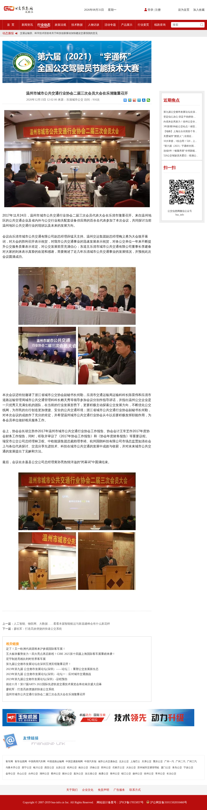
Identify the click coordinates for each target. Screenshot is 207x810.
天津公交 (146, 761)
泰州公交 (115, 773)
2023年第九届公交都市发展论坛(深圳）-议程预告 (37, 679)
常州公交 (160, 773)
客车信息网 (21, 761)
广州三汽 (192, 761)
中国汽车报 (90, 761)
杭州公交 (72, 767)
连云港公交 (91, 773)
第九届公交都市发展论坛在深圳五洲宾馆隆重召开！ (38, 664)
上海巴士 (135, 761)
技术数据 (77, 24)
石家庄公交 (118, 767)
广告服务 (119, 789)
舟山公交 (22, 773)
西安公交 (49, 767)
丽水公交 (67, 773)
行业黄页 (143, 24)
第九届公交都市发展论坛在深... (180, 111)
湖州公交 (44, 773)
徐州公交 (149, 773)
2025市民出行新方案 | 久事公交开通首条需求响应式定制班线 (52, 34)
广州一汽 (169, 761)
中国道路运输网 (55, 761)
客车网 (9, 761)
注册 (158, 9)
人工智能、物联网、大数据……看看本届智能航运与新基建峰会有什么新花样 (62, 623)
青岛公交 (177, 767)
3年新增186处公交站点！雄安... (180, 126)
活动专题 (110, 24)
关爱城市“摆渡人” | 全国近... (178, 136)
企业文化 (87, 789)
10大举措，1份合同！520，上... (180, 141)
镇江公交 (126, 773)
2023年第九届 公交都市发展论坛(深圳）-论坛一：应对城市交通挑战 (48, 674)
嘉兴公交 (78, 773)
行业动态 (43, 25)
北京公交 (124, 761)
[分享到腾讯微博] (139, 100)
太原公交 (60, 767)
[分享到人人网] (144, 100)
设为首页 (183, 9)
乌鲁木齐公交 (13, 767)
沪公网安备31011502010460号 (168, 802)
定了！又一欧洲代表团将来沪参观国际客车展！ (35, 648)
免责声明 (103, 789)
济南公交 (94, 767)
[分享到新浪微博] (134, 100)
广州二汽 (180, 761)
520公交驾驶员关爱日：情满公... (181, 155)
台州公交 (33, 773)
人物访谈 (93, 24)
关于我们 (72, 789)
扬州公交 (137, 773)
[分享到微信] (148, 100)
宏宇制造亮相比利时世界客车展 (26, 658)
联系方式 (135, 789)
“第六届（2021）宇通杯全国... (179, 145)
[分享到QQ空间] (130, 100)
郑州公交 (106, 767)
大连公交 (131, 767)
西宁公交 (27, 767)
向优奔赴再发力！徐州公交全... (180, 121)
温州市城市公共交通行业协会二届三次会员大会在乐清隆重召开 (45, 694)
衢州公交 (56, 773)
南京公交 (83, 767)
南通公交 (103, 773)
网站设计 (102, 802)
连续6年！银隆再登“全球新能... (180, 150)
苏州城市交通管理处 (148, 767)
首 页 (10, 24)
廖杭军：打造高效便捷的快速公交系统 (38, 628)
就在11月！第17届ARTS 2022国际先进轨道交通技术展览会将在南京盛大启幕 (54, 684)
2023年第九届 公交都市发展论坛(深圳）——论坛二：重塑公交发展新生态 (52, 669)
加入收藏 (199, 9)
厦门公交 (166, 767)
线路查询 (160, 24)
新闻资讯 (27, 24)
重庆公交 (158, 761)
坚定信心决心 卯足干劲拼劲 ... (180, 116)
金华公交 (10, 773)
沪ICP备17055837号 (131, 802)
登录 (150, 9)
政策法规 (60, 24)
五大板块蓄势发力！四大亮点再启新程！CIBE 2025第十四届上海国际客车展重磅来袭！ (60, 653)
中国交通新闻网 (74, 761)
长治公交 (171, 773)
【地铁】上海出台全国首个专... (180, 131)
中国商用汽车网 (37, 761)
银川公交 (38, 767)
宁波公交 (188, 767)
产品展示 (126, 24)
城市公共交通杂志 (107, 761)
